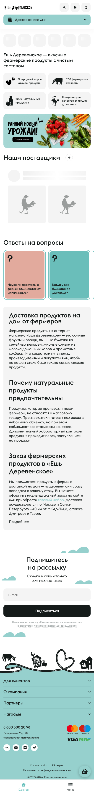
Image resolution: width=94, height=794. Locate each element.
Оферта (58, 765)
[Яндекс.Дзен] (25, 747)
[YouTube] (16, 747)
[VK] (6, 747)
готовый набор (51, 500)
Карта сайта (39, 765)
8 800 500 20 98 (16, 727)
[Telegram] (34, 747)
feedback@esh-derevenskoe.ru (21, 737)
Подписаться (47, 611)
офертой (25, 625)
